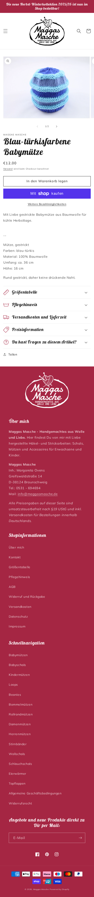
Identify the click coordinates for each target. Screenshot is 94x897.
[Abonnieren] (80, 838)
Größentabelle (19, 567)
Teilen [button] (12, 354)
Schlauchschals (20, 764)
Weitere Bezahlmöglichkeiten (47, 204)
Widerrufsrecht (20, 803)
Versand (8, 168)
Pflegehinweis (19, 577)
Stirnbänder (18, 744)
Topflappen (17, 783)
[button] (5, 31)
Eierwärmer (17, 774)
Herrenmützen (20, 734)
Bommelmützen (20, 704)
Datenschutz (18, 616)
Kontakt (15, 557)
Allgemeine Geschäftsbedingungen (35, 793)
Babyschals (17, 665)
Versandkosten (20, 607)
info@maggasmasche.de (38, 494)
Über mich (16, 547)
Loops (13, 685)
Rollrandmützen (21, 714)
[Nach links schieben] (37, 126)
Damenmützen (20, 724)
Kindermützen (19, 675)
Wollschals (17, 754)
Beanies (15, 695)
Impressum (17, 626)
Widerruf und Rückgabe (27, 597)
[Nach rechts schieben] (56, 126)
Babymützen (18, 655)
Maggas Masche (41, 889)
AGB (12, 587)
